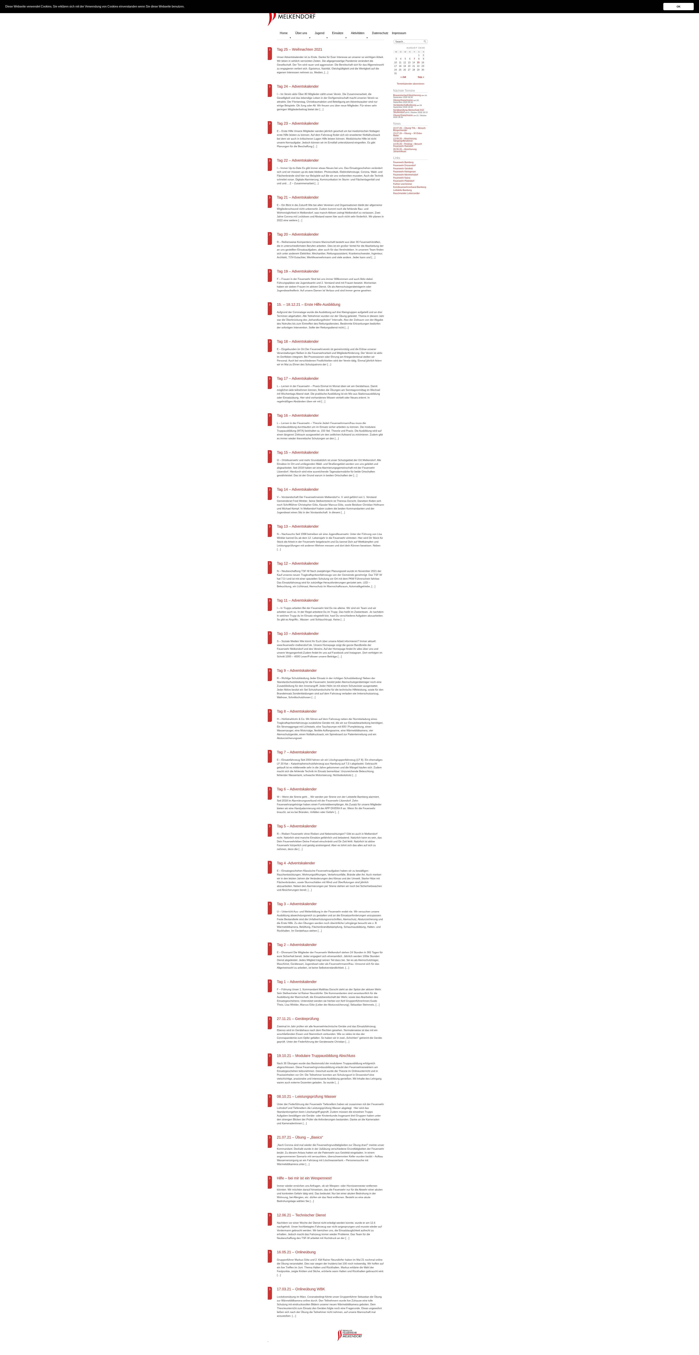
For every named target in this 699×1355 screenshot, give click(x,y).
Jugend (319, 33)
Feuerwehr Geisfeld (403, 168)
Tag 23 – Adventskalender (298, 123)
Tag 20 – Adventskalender (298, 234)
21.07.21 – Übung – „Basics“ (300, 1137)
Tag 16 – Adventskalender (298, 415)
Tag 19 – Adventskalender (298, 271)
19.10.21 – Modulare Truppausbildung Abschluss (316, 1056)
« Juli (403, 77)
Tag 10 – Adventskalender (298, 633)
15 (418, 62)
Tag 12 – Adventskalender (298, 563)
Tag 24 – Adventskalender (298, 86)
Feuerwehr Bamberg (403, 162)
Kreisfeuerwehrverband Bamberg (409, 187)
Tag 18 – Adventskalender (298, 341)
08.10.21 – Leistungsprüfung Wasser (306, 1096)
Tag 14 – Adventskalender (298, 489)
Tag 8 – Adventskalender (297, 711)
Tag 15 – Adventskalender (298, 452)
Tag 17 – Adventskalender (298, 378)
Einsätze (337, 33)
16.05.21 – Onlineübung (296, 1252)
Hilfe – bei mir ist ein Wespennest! (304, 1178)
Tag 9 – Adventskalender (297, 670)
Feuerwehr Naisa (401, 178)
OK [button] (678, 6)
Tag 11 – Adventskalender (298, 600)
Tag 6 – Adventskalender (297, 789)
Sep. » (421, 77)
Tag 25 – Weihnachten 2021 (299, 49)
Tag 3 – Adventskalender (297, 904)
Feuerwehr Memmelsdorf (405, 174)
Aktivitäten (357, 33)
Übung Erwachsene (403, 100)
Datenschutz (380, 33)
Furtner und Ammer (402, 184)
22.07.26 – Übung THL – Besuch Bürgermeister (409, 129)
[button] (185, 6)
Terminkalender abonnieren (410, 84)
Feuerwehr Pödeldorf (403, 181)
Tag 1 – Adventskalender (297, 982)
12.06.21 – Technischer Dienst (301, 1215)
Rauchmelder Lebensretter (406, 193)
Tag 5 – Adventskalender (297, 826)
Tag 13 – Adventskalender (298, 526)
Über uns (301, 33)
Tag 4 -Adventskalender (296, 863)
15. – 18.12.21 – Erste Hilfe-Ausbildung (308, 304)
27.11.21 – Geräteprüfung (298, 1019)
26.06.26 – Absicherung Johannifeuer (405, 150)
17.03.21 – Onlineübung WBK (301, 1289)
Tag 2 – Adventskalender (297, 945)
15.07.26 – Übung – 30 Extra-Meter (407, 134)
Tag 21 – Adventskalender (298, 197)
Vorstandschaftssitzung (404, 105)
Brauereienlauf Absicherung (407, 95)
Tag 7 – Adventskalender (297, 752)
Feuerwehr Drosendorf (404, 165)
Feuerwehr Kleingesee (404, 171)
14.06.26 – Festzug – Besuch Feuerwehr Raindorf (407, 145)
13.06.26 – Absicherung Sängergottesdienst (405, 139)
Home (284, 33)
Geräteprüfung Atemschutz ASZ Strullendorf (408, 111)
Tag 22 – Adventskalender (298, 160)
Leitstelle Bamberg (402, 190)
